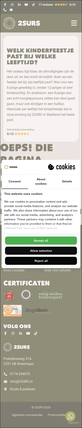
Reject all (41, 260)
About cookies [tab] (41, 181)
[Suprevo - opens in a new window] (62, 167)
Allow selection (41, 250)
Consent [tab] (15, 181)
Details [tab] (67, 181)
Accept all (41, 240)
